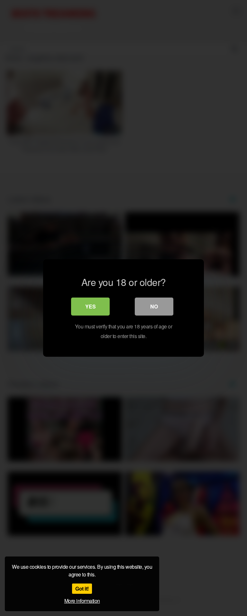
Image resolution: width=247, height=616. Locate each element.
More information (82, 600)
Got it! (82, 588)
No (154, 306)
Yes (90, 306)
